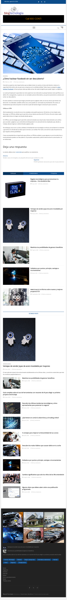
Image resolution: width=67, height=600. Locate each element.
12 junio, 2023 (26, 407)
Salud (4, 579)
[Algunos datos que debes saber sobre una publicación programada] (11, 492)
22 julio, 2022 (26, 435)
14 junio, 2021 (34, 273)
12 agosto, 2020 (26, 477)
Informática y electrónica (44, 559)
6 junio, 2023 (26, 420)
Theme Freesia (23, 594)
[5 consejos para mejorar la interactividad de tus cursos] (11, 437)
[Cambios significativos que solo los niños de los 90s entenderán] (11, 478)
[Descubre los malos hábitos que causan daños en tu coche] (11, 450)
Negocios (13, 562)
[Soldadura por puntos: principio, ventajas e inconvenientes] (16, 268)
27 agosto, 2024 (34, 250)
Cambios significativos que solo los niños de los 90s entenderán (43, 475)
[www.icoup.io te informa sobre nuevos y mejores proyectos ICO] (16, 289)
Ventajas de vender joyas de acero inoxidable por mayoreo (26, 366)
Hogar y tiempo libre (30, 559)
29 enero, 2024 (7, 397)
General (5, 75)
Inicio (4, 568)
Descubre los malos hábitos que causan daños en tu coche (41, 445)
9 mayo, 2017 (34, 183)
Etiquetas (54, 173)
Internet (55, 559)
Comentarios (33, 173)
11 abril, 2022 (26, 448)
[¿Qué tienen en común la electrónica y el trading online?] (11, 423)
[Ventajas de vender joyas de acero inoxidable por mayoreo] (16, 209)
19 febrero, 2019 (8, 82)
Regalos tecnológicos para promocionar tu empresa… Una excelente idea (44, 180)
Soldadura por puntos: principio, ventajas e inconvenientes (41, 460)
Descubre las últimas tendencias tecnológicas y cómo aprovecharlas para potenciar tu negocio (39, 404)
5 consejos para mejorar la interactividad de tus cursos (40, 433)
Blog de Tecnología (8, 594)
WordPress (30, 594)
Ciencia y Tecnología (9, 559)
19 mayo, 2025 (34, 213)
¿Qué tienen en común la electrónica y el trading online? (40, 418)
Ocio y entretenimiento (9, 577)
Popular (13, 173)
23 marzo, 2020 (26, 492)
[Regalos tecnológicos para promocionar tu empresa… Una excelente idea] (16, 179)
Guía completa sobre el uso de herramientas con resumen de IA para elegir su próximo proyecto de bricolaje (32, 554)
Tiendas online (7, 363)
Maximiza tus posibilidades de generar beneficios (46, 247)
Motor (5, 562)
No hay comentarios (19, 82)
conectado (19, 152)
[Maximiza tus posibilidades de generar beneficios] (16, 247)
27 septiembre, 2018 (35, 294)
